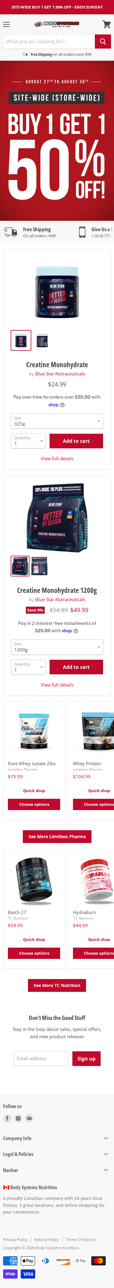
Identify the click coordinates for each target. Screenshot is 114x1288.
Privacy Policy (15, 1239)
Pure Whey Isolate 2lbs (32, 763)
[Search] (103, 41)
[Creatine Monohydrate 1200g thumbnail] (20, 566)
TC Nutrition (18, 918)
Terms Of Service (81, 1239)
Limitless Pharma (22, 769)
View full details (57, 458)
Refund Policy (46, 1239)
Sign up (86, 1058)
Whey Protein (87, 763)
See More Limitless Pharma (57, 836)
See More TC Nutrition (57, 985)
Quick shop (34, 790)
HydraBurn (84, 912)
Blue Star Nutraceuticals (60, 374)
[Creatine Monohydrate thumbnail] (21, 340)
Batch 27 (17, 912)
